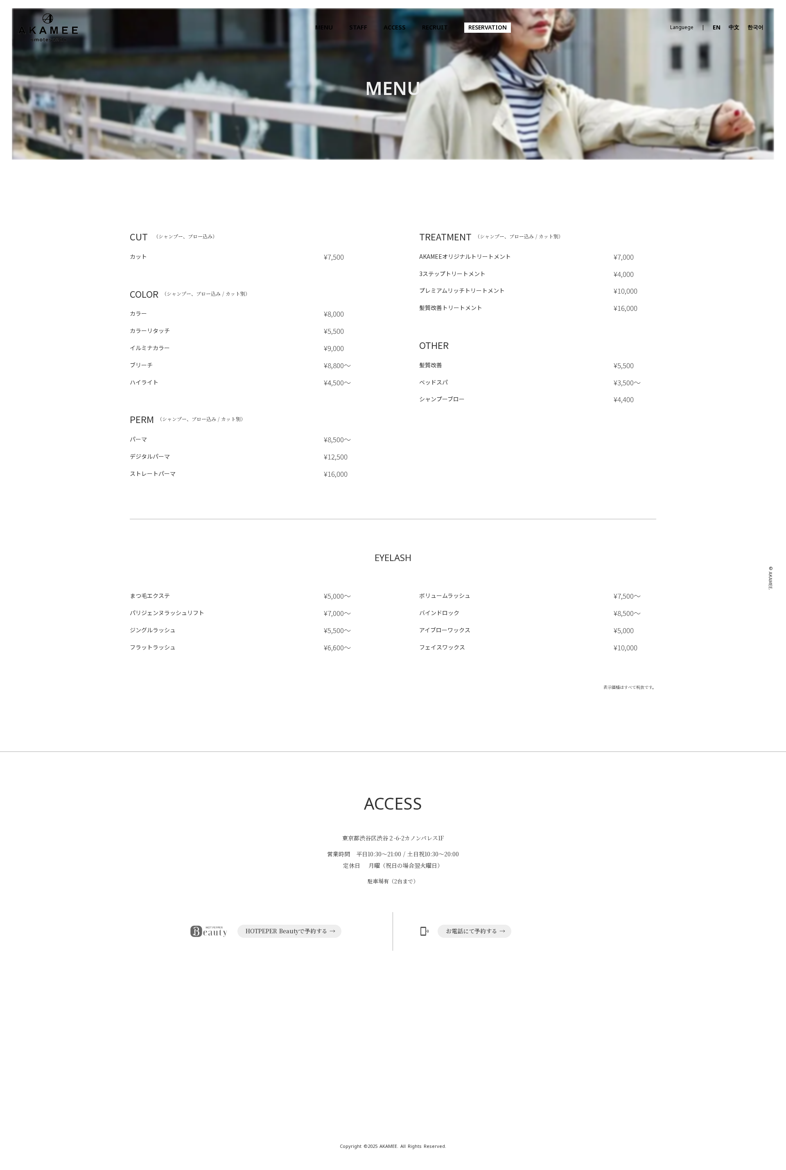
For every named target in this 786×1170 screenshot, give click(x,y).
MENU (324, 27)
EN (716, 28)
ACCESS (395, 27)
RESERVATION (487, 28)
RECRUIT (435, 27)
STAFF (358, 27)
